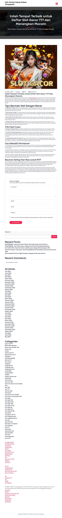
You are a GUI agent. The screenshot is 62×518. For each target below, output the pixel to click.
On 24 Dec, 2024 (9, 92)
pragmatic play (8, 454)
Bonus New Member (11, 345)
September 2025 (10, 287)
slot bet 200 (8, 391)
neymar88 (8, 371)
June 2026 (8, 273)
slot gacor (8, 413)
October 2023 (9, 327)
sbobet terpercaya (10, 376)
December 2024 (9, 304)
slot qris (7, 420)
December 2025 (9, 282)
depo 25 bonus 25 (10, 354)
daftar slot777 (9, 353)
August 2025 (9, 289)
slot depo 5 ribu (9, 405)
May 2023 (8, 337)
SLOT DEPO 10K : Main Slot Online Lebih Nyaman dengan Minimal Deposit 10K (27, 248)
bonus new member (10, 459)
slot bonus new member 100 (13, 396)
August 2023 (9, 331)
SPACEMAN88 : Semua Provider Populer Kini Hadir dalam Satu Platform (26, 244)
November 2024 (9, 306)
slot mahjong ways (10, 416)
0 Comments (33, 92)
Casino (7, 351)
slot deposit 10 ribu (9, 444)
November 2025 (9, 284)
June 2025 (8, 293)
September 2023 (10, 329)
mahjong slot (9, 365)
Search (7, 232)
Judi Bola (7, 356)
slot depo (8, 398)
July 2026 (8, 271)
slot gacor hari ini (10, 414)
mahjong (7, 363)
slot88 (6, 481)
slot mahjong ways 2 (11, 418)
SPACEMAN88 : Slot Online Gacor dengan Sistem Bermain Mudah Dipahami (27, 246)
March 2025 (8, 298)
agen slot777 (9, 343)
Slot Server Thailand (11, 423)
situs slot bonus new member (14, 383)
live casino (8, 362)
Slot (32, 27)
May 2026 (8, 275)
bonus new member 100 (12, 347)
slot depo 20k (9, 403)
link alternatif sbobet (10, 495)
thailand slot (8, 500)
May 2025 (8, 295)
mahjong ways (9, 367)
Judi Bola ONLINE (10, 358)
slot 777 (7, 389)
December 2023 (9, 324)
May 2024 (8, 317)
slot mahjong (8, 483)
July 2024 (8, 313)
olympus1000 (9, 373)
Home (28, 27)
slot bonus (8, 393)
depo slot (7, 496)
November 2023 (9, 326)
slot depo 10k (9, 400)
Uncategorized (9, 436)
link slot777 (8, 360)
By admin (18, 92)
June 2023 (8, 335)
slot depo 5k (8, 407)
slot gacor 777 (8, 478)
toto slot (7, 434)
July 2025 (8, 291)
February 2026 (9, 280)
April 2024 (8, 318)
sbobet (7, 374)
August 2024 (9, 311)
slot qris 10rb (9, 422)
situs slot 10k (9, 382)
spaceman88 (9, 433)
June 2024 (8, 315)
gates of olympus (9, 473)
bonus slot (8, 349)
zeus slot (7, 438)
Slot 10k (7, 387)
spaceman (8, 429)
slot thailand (9, 425)
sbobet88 (8, 378)
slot (6, 457)
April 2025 (8, 297)
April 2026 (8, 277)
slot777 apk (8, 501)
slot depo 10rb (9, 402)
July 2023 (8, 333)
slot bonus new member (12, 394)
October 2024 (9, 307)
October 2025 (9, 286)
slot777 (7, 427)
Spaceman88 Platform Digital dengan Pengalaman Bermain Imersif (25, 253)
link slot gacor (33, 97)
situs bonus (8, 380)
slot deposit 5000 (9, 442)
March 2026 (8, 278)
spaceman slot (9, 431)
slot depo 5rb (9, 409)
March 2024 (8, 320)
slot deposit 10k (9, 411)
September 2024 (10, 309)
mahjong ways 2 (10, 369)
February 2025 (9, 300)
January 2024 (9, 322)
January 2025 (9, 302)
